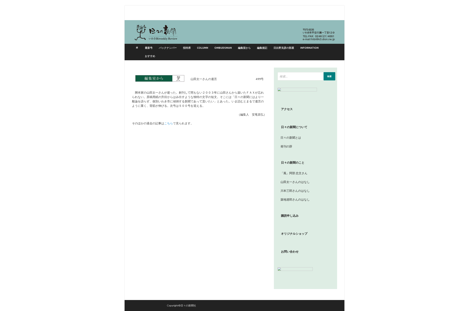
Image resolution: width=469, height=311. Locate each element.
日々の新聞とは (289, 137)
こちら (168, 123)
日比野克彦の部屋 (284, 47)
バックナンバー (168, 47)
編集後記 (262, 47)
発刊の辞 (286, 146)
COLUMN (202, 47)
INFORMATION (309, 47)
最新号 (149, 47)
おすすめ (150, 56)
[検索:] (306, 76)
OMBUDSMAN (223, 47)
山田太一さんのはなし (294, 182)
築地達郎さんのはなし (294, 199)
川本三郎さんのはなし (294, 190)
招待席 (187, 47)
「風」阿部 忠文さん (292, 173)
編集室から (244, 47)
